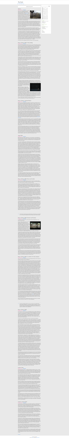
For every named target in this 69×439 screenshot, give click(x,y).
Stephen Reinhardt (37, 437)
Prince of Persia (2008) (22, 309)
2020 (42, 10)
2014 (42, 14)
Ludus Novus (43, 21)
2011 (42, 16)
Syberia (19, 8)
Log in (42, 30)
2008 (42, 18)
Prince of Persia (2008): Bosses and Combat (26, 178)
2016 (42, 13)
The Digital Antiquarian (44, 28)
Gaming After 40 (43, 27)
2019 (42, 11)
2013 (42, 15)
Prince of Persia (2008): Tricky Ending (25, 42)
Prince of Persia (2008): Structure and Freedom (27, 217)
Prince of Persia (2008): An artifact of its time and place (28, 256)
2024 (42, 8)
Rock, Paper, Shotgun (44, 22)
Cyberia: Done (21, 367)
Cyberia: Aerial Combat (22, 401)
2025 (42, 7)
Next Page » (19, 434)
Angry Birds (20, 135)
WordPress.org (43, 32)
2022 (42, 9)
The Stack (20, 2)
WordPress (33, 437)
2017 (42, 12)
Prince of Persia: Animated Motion (24, 100)
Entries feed (43, 31)
